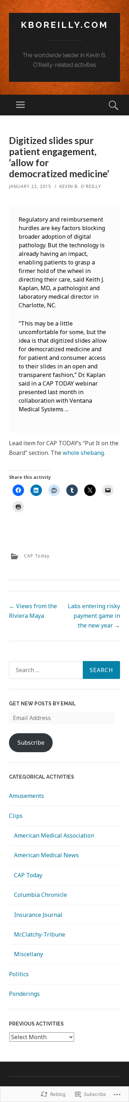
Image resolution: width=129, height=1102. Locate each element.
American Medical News (46, 855)
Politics (19, 974)
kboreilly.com (64, 25)
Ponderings (24, 994)
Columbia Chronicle (40, 895)
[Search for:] (64, 670)
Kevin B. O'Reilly (80, 186)
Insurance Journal (38, 915)
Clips (16, 816)
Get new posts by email (42, 703)
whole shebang (83, 453)
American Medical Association (54, 835)
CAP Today (36, 556)
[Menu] (20, 105)
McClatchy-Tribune (39, 934)
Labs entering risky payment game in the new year (94, 615)
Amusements (26, 796)
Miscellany (28, 954)
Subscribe (31, 742)
